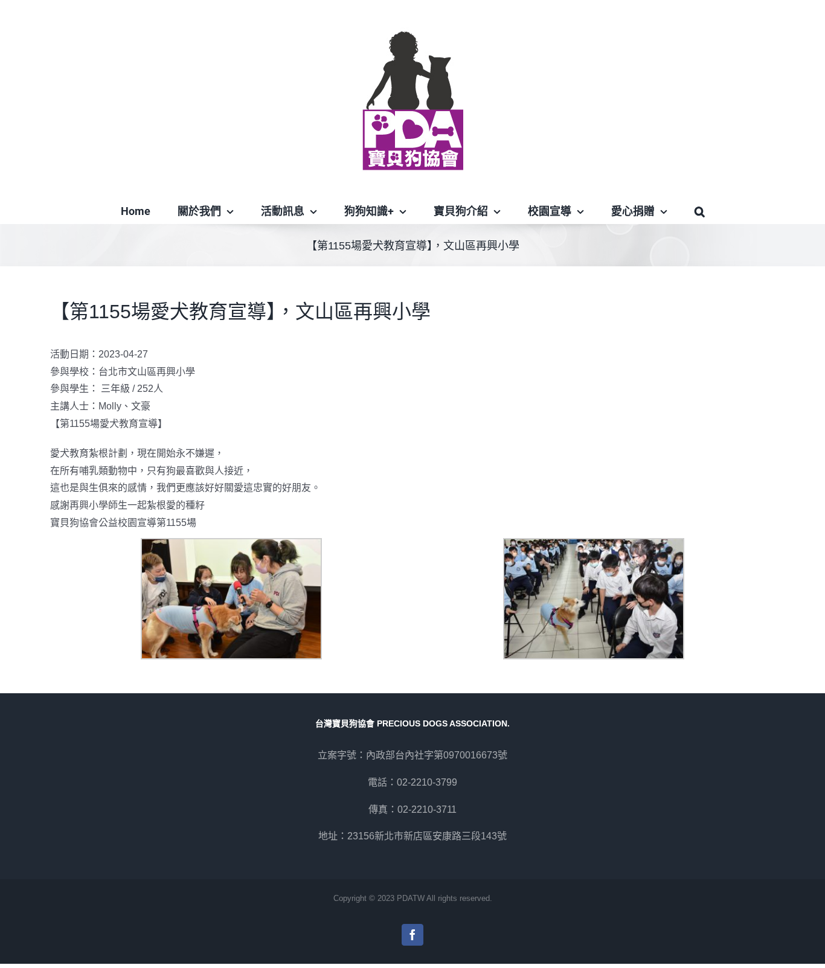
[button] (699, 211)
